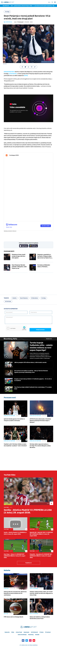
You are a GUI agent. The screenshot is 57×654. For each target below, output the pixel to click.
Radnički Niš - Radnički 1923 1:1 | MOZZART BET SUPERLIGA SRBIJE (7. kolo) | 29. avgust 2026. (41, 534)
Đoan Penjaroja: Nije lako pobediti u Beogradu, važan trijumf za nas (19, 266)
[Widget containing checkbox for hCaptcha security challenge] (16, 328)
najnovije (7, 632)
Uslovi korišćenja (22, 634)
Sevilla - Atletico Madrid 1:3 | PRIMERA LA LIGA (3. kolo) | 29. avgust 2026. (28, 511)
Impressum (26, 632)
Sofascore (14, 231)
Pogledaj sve (49, 338)
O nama (41, 632)
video (12, 632)
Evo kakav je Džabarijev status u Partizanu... (43, 265)
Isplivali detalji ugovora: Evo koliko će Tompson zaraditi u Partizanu (14, 419)
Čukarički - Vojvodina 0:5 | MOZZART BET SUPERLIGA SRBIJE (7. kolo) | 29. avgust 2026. (41, 555)
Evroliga (7, 11)
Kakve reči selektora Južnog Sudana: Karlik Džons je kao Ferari (40, 617)
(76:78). (26, 75)
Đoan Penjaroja (24, 298)
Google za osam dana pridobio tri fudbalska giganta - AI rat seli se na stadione (33, 379)
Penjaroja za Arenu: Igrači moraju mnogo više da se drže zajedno (18, 256)
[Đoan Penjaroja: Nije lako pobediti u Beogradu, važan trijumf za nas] (7, 267)
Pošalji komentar (40, 329)
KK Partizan (8, 301)
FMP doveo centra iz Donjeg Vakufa (13, 617)
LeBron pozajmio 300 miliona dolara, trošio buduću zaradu (30, 362)
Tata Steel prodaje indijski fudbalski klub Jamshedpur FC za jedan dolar (33, 388)
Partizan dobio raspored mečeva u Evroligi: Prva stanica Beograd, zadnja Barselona (40, 445)
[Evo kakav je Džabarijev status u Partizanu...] (32, 267)
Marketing (30, 634)
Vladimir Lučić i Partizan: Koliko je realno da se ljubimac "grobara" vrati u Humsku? (15, 445)
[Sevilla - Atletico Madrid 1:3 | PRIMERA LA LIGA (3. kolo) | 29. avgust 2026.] (28, 491)
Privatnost (48, 632)
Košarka (14, 298)
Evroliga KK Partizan (9, 415)
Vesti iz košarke (34, 588)
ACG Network (34, 632)
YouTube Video (9, 475)
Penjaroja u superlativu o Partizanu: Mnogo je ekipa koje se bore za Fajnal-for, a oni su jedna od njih (44, 256)
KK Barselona (34, 298)
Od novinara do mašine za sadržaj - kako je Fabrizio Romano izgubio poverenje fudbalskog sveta (31, 371)
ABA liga (6, 613)
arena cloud (19, 632)
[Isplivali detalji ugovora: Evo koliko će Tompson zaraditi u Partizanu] (15, 408)
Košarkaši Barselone (9, 72)
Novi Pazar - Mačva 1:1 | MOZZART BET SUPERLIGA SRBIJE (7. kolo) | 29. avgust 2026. (14, 555)
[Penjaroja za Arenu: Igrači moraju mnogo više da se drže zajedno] (7, 257)
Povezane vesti (9, 251)
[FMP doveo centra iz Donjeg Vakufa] (15, 606)
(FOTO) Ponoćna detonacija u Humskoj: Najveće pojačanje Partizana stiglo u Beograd (40, 420)
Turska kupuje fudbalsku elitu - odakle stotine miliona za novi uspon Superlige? (41, 346)
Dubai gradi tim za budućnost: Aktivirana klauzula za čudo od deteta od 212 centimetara (15, 593)
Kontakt (37, 634)
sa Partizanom (13, 73)
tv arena (22, 645)
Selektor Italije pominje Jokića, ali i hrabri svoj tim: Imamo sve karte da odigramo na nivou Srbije (41, 593)
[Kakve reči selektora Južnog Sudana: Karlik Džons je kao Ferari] (41, 606)
